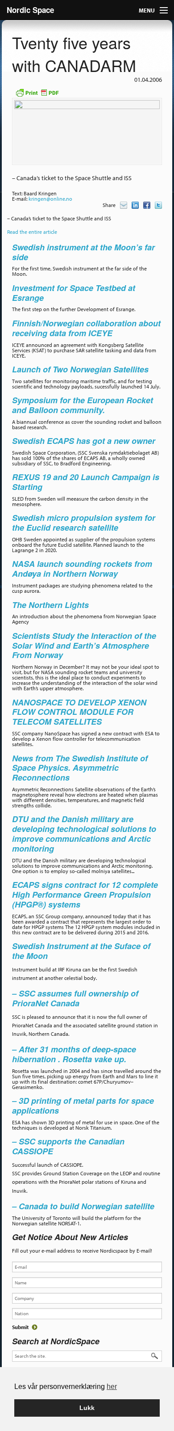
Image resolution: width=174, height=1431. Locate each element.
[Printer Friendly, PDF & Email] (37, 92)
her (112, 1386)
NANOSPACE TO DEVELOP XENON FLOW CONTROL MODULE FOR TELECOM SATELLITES (79, 712)
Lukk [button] (87, 1407)
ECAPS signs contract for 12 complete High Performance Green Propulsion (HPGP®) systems (85, 894)
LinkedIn (135, 205)
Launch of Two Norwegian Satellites (80, 369)
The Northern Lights (50, 605)
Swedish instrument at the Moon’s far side (83, 252)
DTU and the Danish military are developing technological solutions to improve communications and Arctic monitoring (84, 833)
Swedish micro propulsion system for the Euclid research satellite (83, 522)
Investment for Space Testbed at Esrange (73, 293)
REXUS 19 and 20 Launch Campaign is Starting (85, 482)
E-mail (123, 205)
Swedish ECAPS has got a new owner (84, 441)
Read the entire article (32, 231)
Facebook (146, 205)
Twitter (158, 205)
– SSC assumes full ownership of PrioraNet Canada (75, 998)
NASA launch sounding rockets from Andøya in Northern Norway (82, 568)
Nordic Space (30, 9)
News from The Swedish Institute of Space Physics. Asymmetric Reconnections (80, 768)
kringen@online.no (50, 198)
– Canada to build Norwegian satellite (83, 1206)
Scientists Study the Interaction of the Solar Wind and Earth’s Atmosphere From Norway (84, 645)
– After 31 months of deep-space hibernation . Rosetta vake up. (74, 1054)
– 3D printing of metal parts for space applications (83, 1105)
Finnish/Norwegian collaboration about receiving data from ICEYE (86, 328)
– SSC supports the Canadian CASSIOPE (68, 1146)
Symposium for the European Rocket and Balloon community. (82, 405)
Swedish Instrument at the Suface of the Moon (81, 951)
